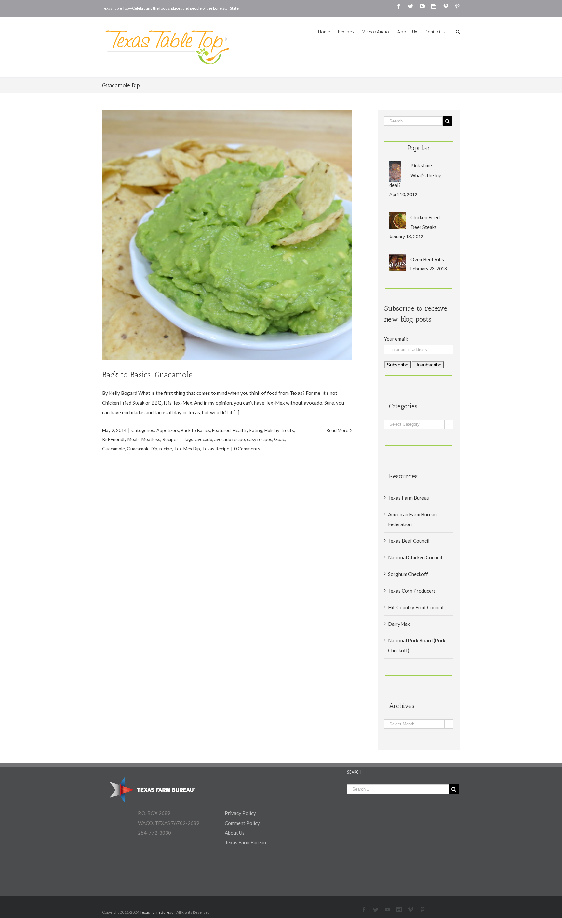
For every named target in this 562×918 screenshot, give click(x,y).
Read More (337, 430)
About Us (235, 833)
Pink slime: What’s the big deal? (415, 175)
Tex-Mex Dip (187, 448)
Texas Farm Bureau (408, 498)
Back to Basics (195, 430)
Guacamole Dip (142, 448)
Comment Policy (242, 823)
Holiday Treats (279, 430)
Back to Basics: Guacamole (147, 374)
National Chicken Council (415, 557)
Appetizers (167, 430)
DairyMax (399, 624)
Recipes (170, 439)
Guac (279, 439)
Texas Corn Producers (412, 591)
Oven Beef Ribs (427, 259)
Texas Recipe (215, 448)
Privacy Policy (240, 813)
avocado (203, 439)
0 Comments (247, 448)
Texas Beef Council (408, 541)
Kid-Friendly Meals (121, 439)
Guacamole (113, 448)
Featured (221, 430)
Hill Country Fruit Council (415, 607)
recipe (165, 448)
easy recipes (259, 439)
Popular (418, 147)
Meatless (150, 439)
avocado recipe (229, 439)
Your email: (396, 339)
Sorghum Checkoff (408, 574)
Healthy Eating (247, 430)
